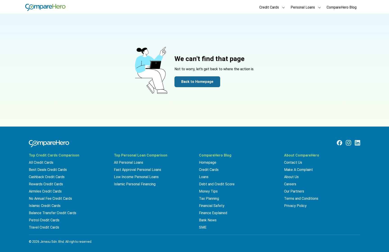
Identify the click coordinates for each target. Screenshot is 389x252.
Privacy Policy (295, 206)
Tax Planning (209, 198)
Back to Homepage (197, 81)
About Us (291, 177)
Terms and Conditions (301, 198)
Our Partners (294, 191)
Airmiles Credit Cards (45, 191)
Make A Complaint (298, 170)
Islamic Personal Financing (135, 184)
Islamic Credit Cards (45, 206)
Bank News (208, 220)
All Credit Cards (41, 162)
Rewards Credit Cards (46, 184)
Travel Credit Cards (44, 227)
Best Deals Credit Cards (48, 170)
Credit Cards (209, 170)
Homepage (207, 162)
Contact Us (293, 162)
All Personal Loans (128, 162)
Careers (290, 184)
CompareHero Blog (342, 7)
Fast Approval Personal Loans (137, 170)
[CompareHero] (49, 143)
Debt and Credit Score (217, 184)
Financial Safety (211, 206)
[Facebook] (339, 142)
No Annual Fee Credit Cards (50, 198)
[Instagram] (348, 142)
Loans (203, 177)
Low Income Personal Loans (136, 177)
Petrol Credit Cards (44, 220)
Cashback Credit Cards (47, 177)
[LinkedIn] (357, 142)
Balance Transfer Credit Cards (52, 213)
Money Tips (208, 191)
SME (202, 227)
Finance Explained (213, 213)
